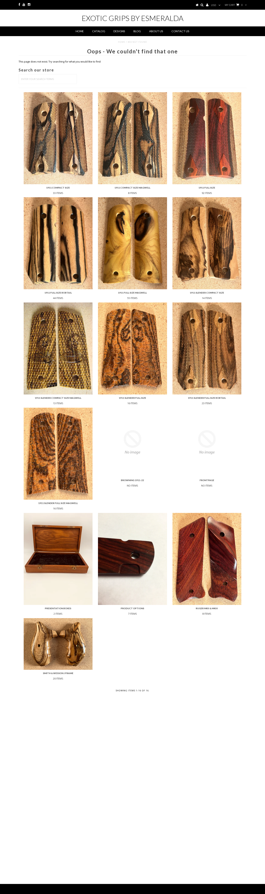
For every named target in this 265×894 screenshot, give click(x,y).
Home (80, 31)
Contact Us (180, 31)
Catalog (98, 31)
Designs (119, 31)
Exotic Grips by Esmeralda (132, 18)
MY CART (233, 5)
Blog (137, 31)
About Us (156, 31)
